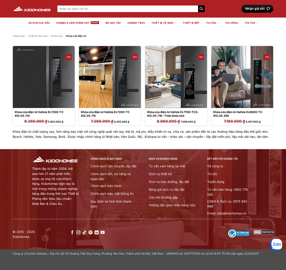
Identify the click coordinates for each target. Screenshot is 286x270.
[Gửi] (201, 8)
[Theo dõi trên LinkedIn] (97, 232)
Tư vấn (211, 22)
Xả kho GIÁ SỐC (39, 22)
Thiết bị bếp (191, 22)
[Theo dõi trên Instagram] (78, 232)
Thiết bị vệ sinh (162, 22)
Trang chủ (19, 36)
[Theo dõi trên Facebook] (72, 232)
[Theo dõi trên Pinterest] (91, 232)
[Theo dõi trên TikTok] (84, 232)
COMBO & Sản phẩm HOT (73, 22)
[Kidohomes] (32, 9)
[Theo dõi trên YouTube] (103, 232)
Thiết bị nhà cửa (37, 36)
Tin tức (250, 22)
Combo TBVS (136, 22)
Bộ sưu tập (113, 22)
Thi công (231, 22)
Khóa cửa (56, 36)
